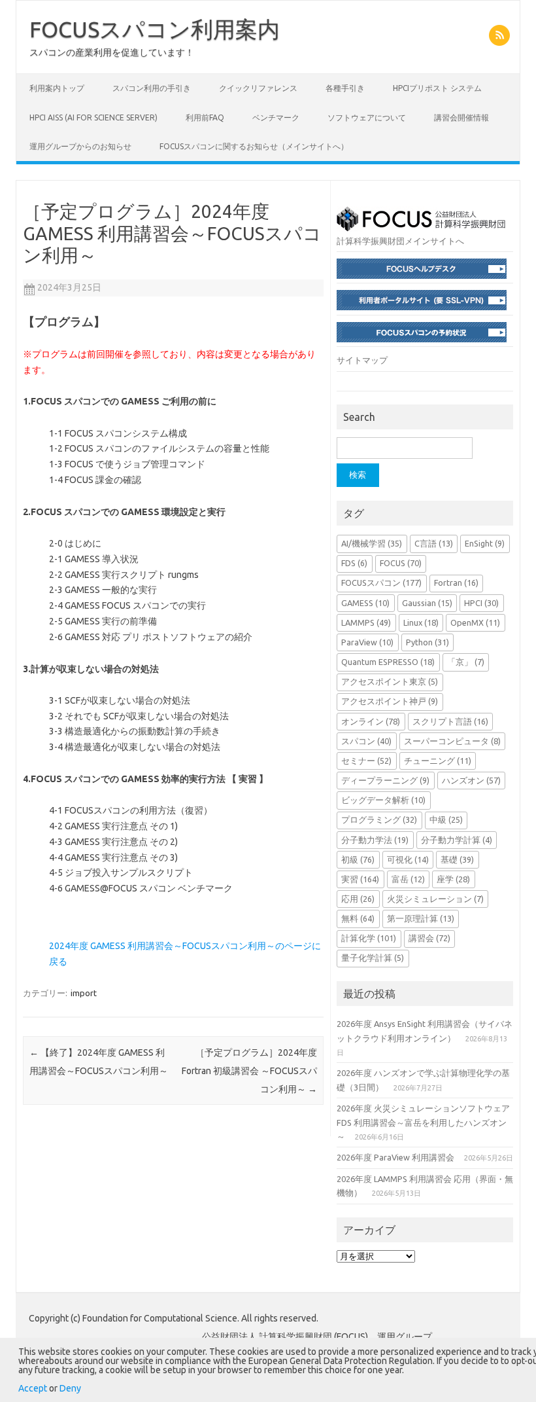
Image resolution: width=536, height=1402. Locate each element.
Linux (421, 622)
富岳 (408, 879)
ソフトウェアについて (366, 117)
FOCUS (401, 562)
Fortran (456, 582)
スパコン (366, 741)
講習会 (429, 938)
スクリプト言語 (450, 721)
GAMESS (365, 602)
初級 (358, 859)
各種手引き (345, 88)
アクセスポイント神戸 (389, 701)
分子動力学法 (375, 839)
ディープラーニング (385, 780)
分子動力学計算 (456, 839)
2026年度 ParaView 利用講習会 (395, 1157)
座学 (453, 879)
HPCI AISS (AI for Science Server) (93, 117)
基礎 (457, 859)
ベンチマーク (275, 117)
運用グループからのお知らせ (80, 146)
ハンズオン (471, 780)
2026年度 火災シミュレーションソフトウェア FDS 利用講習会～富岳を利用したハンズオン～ (423, 1122)
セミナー (366, 760)
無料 (358, 918)
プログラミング (379, 819)
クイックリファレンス (258, 88)
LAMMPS (366, 622)
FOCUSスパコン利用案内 (154, 28)
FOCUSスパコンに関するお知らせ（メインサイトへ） (253, 146)
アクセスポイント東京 (389, 681)
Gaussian (427, 602)
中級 (446, 819)
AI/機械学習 (371, 543)
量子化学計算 (372, 957)
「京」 (465, 661)
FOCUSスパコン (381, 582)
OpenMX (475, 622)
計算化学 (368, 938)
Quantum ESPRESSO (388, 661)
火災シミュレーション (435, 898)
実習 (360, 879)
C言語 (433, 543)
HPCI (481, 602)
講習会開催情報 (461, 117)
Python (427, 642)
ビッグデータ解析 (383, 799)
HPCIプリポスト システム (437, 88)
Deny (70, 1388)
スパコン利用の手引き (151, 88)
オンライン (370, 721)
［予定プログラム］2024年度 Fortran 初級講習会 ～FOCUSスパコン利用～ (249, 1070)
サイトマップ (362, 360)
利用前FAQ (205, 117)
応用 (358, 898)
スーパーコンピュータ (452, 741)
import (84, 993)
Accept (32, 1388)
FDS (354, 562)
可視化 (408, 859)
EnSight (485, 543)
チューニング (437, 760)
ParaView (367, 642)
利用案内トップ (56, 88)
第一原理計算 (420, 918)
